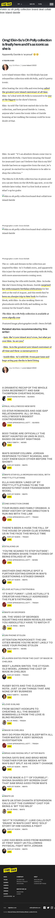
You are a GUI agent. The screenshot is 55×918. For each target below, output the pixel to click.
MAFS (25, 465)
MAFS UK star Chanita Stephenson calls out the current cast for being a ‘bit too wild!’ (27, 803)
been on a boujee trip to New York (18, 296)
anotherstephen (16, 397)
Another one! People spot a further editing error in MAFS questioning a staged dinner (24, 573)
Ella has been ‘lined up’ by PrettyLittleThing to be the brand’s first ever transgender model (26, 486)
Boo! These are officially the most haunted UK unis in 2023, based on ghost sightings (23, 436)
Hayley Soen (13, 465)
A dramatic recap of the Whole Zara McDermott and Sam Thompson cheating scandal (24, 390)
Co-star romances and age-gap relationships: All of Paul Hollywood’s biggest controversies (25, 415)
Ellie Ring (12, 626)
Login (19, 894)
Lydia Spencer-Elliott (18, 423)
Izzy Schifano (14, 65)
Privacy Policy (22, 881)
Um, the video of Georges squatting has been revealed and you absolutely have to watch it (27, 619)
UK (9, 399)
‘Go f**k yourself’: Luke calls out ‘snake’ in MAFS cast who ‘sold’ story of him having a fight (26, 823)
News (24, 442)
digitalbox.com (12, 907)
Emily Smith (13, 442)
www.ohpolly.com (11, 317)
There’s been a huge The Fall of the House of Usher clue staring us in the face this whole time (26, 530)
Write (32, 4)
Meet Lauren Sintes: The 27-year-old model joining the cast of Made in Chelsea (26, 669)
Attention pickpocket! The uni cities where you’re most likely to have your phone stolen (27, 642)
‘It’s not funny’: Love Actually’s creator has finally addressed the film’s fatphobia (25, 596)
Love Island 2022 (29, 65)
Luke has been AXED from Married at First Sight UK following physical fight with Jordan (26, 843)
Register (20, 892)
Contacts (37, 881)
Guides (31, 397)
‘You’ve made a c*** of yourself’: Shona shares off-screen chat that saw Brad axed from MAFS (25, 780)
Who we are (38, 879)
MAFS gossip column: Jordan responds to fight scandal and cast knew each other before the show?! (27, 457)
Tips (40, 4)
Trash (35, 517)
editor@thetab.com (35, 907)
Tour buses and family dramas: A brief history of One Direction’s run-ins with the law (26, 511)
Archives (20, 883)
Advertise (20, 879)
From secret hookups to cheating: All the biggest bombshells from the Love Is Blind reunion (23, 713)
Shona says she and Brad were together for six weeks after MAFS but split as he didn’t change (27, 760)
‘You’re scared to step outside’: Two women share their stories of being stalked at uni (27, 554)
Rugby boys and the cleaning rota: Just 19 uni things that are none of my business (26, 688)
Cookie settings (40, 883)
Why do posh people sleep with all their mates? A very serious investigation (27, 737)
